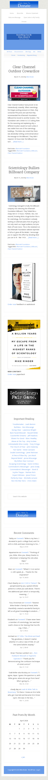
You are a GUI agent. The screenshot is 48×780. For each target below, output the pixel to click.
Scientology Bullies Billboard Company (23, 169)
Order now (12, 304)
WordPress (31, 770)
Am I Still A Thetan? (29, 583)
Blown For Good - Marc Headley (24, 438)
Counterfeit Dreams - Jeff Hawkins (24, 436)
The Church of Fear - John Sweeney (24, 447)
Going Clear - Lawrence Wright (24, 430)
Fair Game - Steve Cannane (24, 450)
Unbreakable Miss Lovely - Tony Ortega (24, 444)
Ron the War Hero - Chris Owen (23, 481)
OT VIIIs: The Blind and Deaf (28, 636)
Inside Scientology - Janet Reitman (24, 453)
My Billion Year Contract (24, 461)
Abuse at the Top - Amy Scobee (24, 441)
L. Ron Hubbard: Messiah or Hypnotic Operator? (24, 656)
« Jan (23, 757)
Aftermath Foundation (22, 148)
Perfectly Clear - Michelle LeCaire (24, 478)
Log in (38, 770)
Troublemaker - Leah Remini (24, 424)
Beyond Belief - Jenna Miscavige (24, 458)
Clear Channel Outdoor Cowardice (24, 69)
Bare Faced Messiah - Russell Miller (24, 433)
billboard (34, 151)
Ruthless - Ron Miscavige (24, 427)
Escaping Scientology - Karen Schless (24, 464)
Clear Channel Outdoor (15, 153)
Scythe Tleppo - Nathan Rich (24, 472)
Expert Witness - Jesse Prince (24, 475)
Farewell (20, 538)
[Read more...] (18, 142)
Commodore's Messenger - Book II (24, 469)
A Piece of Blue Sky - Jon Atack (24, 455)
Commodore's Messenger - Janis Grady (24, 467)
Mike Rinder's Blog (24, 37)
